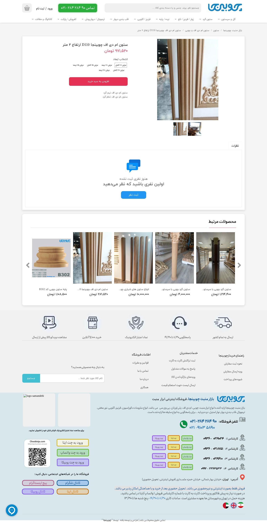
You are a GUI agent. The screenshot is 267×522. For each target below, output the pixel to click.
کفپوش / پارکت (68, 19)
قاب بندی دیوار (121, 19)
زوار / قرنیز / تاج (186, 19)
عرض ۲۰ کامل (118, 70)
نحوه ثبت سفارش (233, 364)
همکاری (144, 387)
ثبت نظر (133, 195)
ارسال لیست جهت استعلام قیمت (181, 385)
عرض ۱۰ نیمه (107, 65)
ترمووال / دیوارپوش (95, 19)
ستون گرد (207, 19)
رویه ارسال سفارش (232, 371)
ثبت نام (40, 8)
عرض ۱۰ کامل (121, 65)
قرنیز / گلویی (144, 19)
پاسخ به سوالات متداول (183, 369)
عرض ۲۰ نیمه (104, 70)
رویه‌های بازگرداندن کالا (183, 377)
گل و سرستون (228, 19)
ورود (50, 8)
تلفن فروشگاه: (214, 421)
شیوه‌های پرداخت (233, 379)
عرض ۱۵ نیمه (78, 65)
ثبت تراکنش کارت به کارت (182, 360)
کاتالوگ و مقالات (43, 19)
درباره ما (144, 379)
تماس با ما (143, 371)
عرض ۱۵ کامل (92, 65)
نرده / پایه (164, 19)
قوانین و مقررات (140, 363)
